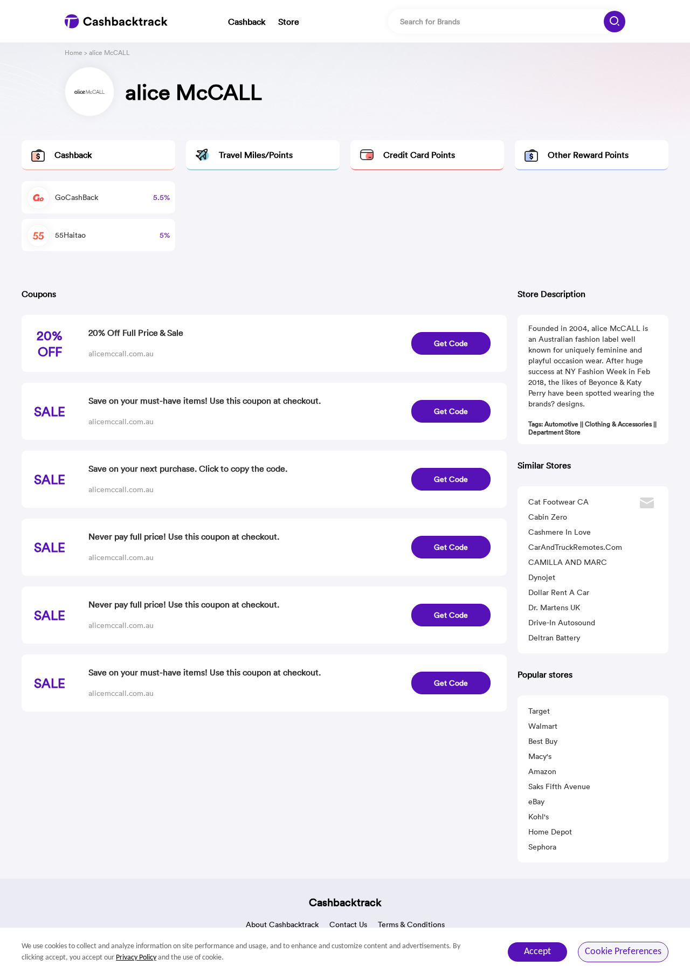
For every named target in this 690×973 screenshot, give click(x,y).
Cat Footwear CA (558, 502)
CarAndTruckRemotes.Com (575, 547)
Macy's (539, 756)
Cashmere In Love (559, 532)
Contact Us (348, 924)
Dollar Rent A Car (558, 592)
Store (288, 21)
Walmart (542, 726)
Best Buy (542, 741)
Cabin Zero (547, 517)
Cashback (246, 21)
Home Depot (550, 832)
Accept (537, 952)
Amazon (542, 771)
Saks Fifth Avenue (559, 786)
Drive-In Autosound (561, 622)
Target (539, 711)
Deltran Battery (554, 638)
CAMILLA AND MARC (567, 562)
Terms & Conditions (411, 924)
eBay (536, 801)
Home (73, 53)
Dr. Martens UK (554, 607)
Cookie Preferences (623, 952)
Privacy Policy (136, 958)
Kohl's (538, 817)
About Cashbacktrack (282, 924)
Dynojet (541, 577)
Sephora (542, 847)
